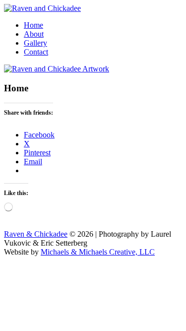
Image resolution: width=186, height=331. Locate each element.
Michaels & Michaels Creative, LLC (98, 252)
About (34, 34)
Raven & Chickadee (35, 234)
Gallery (35, 43)
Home (33, 25)
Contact (36, 52)
